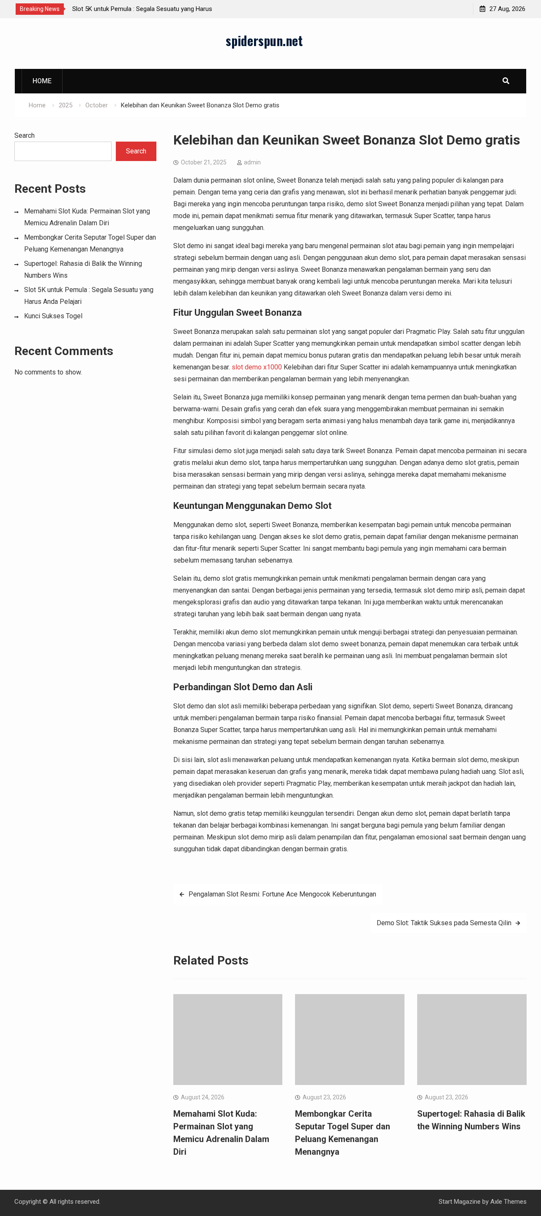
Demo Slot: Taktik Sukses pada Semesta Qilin (444, 923)
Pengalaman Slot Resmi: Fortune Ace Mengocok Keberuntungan (282, 894)
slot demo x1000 (257, 367)
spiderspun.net (264, 40)
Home (42, 81)
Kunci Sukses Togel (53, 316)
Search (24, 135)
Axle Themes (508, 1201)
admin (252, 162)
